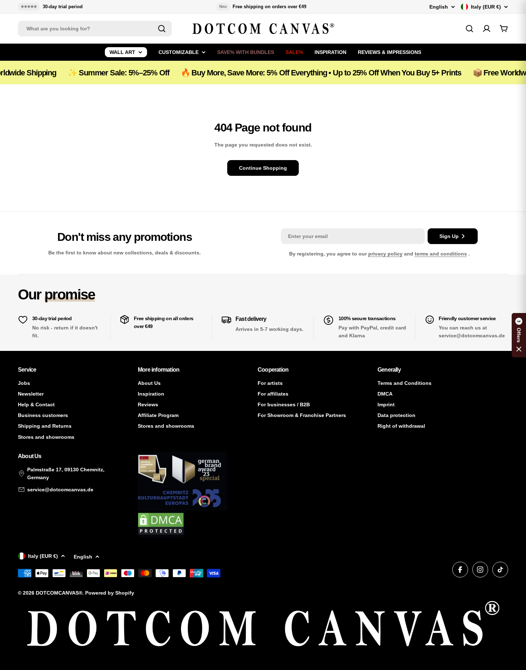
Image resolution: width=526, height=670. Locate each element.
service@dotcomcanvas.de (60, 489)
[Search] (161, 28)
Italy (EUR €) (486, 7)
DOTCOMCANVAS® (59, 593)
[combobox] (95, 28)
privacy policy (385, 254)
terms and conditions (441, 254)
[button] (519, 335)
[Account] (486, 28)
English (438, 6)
